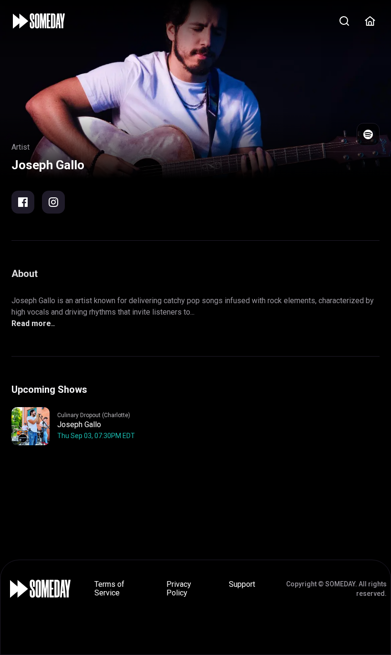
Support (242, 584)
